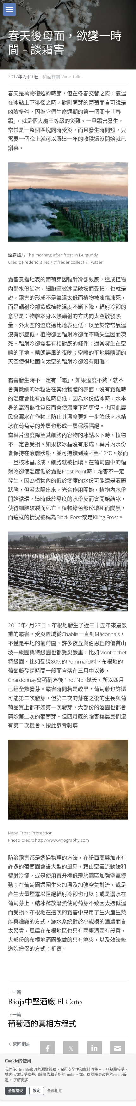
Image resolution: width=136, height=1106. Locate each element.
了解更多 (20, 1080)
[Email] (117, 1048)
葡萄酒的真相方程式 (42, 1024)
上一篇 (14, 992)
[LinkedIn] (94, 1048)
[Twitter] (70, 1048)
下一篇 (14, 1015)
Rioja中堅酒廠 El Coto (45, 1002)
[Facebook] (47, 1048)
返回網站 (21, 1044)
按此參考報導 (62, 725)
